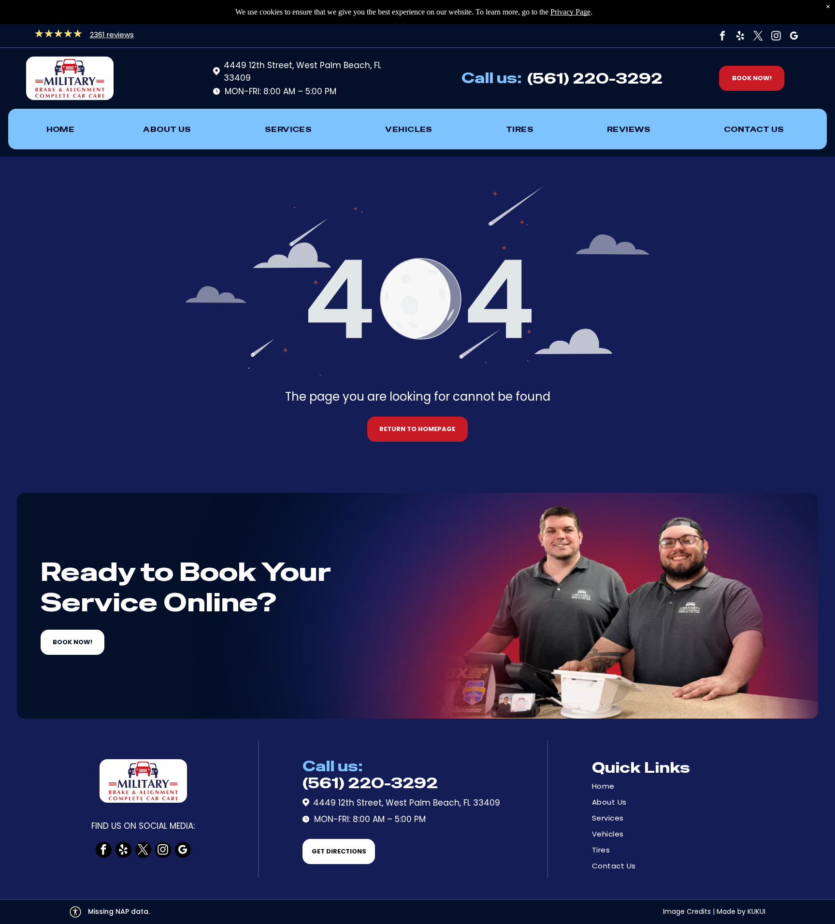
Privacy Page (570, 12)
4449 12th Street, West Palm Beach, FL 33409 (406, 802)
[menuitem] (60, 129)
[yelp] (740, 36)
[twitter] (758, 36)
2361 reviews (112, 34)
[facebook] (722, 36)
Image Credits (687, 911)
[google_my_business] (794, 36)
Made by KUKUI (741, 911)
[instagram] (776, 36)
